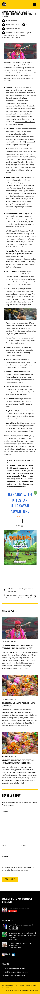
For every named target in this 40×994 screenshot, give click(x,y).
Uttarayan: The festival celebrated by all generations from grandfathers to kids (17, 647)
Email (23, 845)
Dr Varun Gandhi (11, 21)
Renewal (22, 35)
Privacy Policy (24, 990)
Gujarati (28, 33)
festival (22, 33)
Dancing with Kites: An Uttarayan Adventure (20, 503)
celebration (9, 33)
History (4, 35)
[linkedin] (13, 954)
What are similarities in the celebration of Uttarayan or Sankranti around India (17, 596)
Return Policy (34, 990)
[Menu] (34, 4)
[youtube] (6, 954)
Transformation (7, 37)
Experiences (10, 29)
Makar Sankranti (13, 35)
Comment (6, 812)
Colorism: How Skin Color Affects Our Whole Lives (22, 944)
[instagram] (3, 954)
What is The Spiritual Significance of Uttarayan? (20, 590)
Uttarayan (18, 29)
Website (5, 856)
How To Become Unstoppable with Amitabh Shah (21, 926)
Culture (16, 33)
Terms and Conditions (12, 990)
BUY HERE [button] (35, 493)
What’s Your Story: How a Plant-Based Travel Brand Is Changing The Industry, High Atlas (22, 935)
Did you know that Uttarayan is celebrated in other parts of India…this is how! (19, 14)
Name (4, 845)
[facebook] (10, 954)
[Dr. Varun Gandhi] (4, 5)
